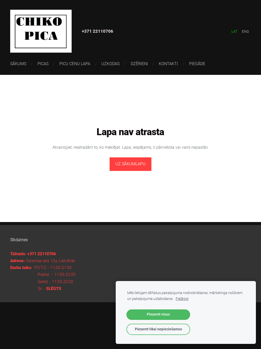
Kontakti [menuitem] (168, 63)
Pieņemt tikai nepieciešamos (158, 329)
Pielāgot (182, 299)
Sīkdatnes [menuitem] (19, 239)
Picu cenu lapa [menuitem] (74, 63)
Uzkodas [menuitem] (110, 63)
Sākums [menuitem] (18, 63)
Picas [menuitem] (42, 63)
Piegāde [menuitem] (197, 63)
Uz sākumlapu (130, 163)
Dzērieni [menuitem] (139, 63)
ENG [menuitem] (245, 31)
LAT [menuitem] (234, 31)
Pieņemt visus (158, 314)
